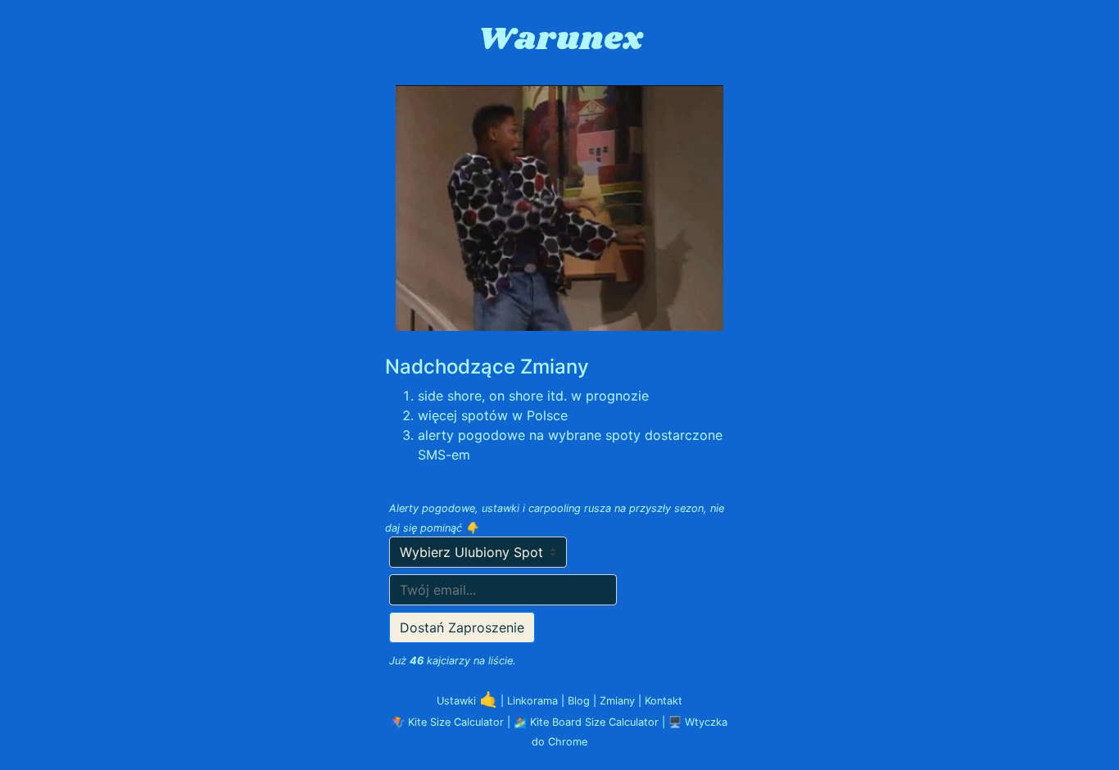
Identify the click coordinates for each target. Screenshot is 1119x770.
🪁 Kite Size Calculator (448, 722)
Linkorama (534, 701)
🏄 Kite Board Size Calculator (586, 722)
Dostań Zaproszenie (462, 627)
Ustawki (467, 701)
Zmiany (619, 701)
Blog (580, 701)
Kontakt (663, 701)
